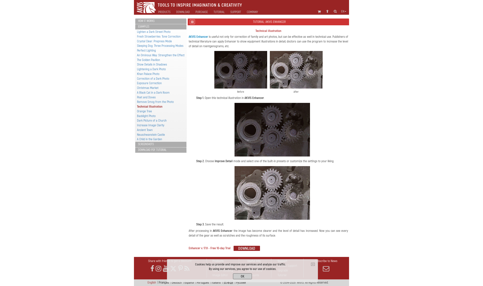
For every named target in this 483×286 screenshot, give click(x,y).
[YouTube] (165, 268)
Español (189, 282)
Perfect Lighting (146, 50)
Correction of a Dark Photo (153, 79)
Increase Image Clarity (150, 125)
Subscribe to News (326, 261)
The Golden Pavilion (148, 60)
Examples (143, 27)
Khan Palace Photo (148, 74)
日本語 (228, 282)
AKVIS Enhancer (198, 37)
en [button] (342, 11)
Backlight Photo (146, 116)
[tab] (160, 21)
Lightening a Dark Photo (151, 69)
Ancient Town (145, 130)
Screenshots (146, 144)
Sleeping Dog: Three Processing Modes (160, 46)
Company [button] (252, 12)
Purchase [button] (201, 12)
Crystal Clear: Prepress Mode (154, 41)
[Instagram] (158, 268)
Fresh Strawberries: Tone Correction (159, 37)
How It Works (146, 21)
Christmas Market (147, 88)
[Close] (313, 264)
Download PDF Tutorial (152, 150)
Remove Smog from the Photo (155, 102)
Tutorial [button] (219, 12)
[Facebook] (152, 268)
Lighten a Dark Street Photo (154, 32)
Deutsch (177, 282)
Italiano (216, 282)
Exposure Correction (149, 83)
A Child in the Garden (149, 139)
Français (164, 282)
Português (203, 282)
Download (183, 12)
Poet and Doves (146, 97)
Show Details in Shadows (152, 64)
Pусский (241, 282)
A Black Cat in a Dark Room (153, 93)
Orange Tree (144, 111)
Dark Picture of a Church (152, 121)
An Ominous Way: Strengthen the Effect (161, 55)
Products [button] (164, 12)
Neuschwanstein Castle (151, 135)
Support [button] (235, 12)
